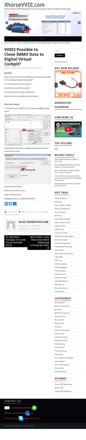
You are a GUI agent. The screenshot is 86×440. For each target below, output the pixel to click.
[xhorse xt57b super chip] (43, 23)
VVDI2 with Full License (29, 212)
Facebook (23, 229)
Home (6, 43)
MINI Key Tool (59, 284)
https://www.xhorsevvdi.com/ (14, 190)
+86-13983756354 (18, 413)
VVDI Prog (58, 260)
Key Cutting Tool (60, 316)
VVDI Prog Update (61, 264)
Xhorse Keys (59, 354)
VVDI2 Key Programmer (63, 243)
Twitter (36, 226)
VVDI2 (6, 108)
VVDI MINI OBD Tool (61, 281)
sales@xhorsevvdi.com (23, 408)
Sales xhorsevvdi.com (34, 68)
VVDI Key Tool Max (61, 233)
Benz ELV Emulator (61, 240)
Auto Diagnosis (60, 302)
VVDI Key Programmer (62, 330)
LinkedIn (34, 229)
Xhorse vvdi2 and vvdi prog (64, 253)
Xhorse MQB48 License (22, 108)
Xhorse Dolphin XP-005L (63, 205)
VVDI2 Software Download (63, 247)
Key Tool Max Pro (60, 212)
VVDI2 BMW (59, 257)
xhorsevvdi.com (34, 418)
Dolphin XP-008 (60, 226)
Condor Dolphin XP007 (62, 222)
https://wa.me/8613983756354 (24, 199)
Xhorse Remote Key (61, 288)
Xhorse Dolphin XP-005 (62, 219)
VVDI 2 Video (59, 250)
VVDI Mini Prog (60, 344)
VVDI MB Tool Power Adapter (64, 236)
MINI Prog (58, 215)
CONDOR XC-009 (61, 278)
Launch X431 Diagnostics (63, 391)
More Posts (24, 226)
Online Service (13, 418)
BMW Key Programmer (62, 313)
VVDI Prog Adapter (61, 267)
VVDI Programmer (61, 351)
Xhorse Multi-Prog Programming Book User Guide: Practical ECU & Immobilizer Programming (68, 178)
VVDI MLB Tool (60, 347)
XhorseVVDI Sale (60, 371)
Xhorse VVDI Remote (62, 365)
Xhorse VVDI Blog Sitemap (63, 384)
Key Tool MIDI (59, 320)
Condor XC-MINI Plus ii (62, 209)
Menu (43, 39)
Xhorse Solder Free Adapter (64, 358)
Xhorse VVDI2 (16, 43)
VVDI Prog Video (60, 271)
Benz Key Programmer (62, 306)
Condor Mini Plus (60, 274)
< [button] (6, 22)
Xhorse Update (60, 361)
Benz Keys (58, 309)
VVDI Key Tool (59, 291)
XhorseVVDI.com (24, 5)
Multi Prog (58, 327)
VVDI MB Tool (59, 229)
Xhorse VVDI (59, 388)
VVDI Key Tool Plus (61, 198)
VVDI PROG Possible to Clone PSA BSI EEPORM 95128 (16, 241)
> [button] (79, 22)
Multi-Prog (58, 202)
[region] (43, 23)
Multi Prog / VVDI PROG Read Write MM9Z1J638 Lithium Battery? (39, 241)
